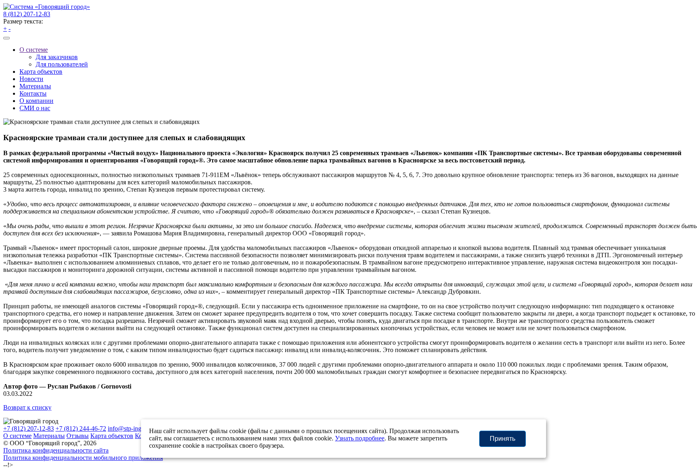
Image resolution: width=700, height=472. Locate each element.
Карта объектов (40, 71)
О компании (36, 100)
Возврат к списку (27, 407)
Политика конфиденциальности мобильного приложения (83, 457)
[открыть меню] (6, 38)
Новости (31, 78)
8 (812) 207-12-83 (26, 14)
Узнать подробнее (359, 438)
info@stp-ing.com (131, 428)
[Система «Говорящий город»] (46, 6)
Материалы (35, 86)
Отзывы (77, 435)
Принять (502, 438)
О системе (33, 49)
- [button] (10, 28)
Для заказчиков (57, 56)
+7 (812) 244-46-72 (80, 428)
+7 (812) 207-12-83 (28, 428)
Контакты (33, 93)
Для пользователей (62, 64)
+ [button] (5, 28)
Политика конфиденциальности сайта (56, 450)
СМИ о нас (34, 108)
